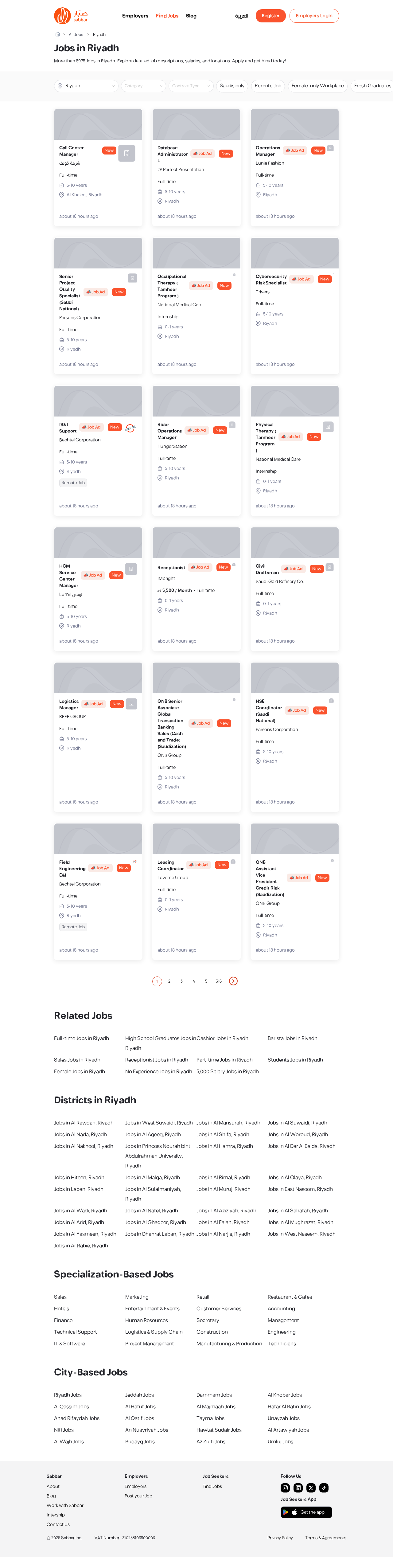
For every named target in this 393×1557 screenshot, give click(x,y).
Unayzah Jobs (284, 1418)
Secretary (207, 1320)
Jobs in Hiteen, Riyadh (79, 1178)
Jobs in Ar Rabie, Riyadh (81, 1246)
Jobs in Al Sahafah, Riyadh (298, 1211)
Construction (212, 1332)
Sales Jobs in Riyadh (77, 1060)
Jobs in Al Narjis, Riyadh (223, 1234)
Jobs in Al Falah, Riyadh (223, 1222)
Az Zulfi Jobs (210, 1442)
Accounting (281, 1309)
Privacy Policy (280, 1538)
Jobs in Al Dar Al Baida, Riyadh (302, 1146)
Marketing (137, 1297)
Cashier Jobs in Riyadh (222, 1039)
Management (283, 1320)
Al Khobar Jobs (285, 1395)
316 (219, 981)
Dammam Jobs (214, 1395)
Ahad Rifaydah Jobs (76, 1418)
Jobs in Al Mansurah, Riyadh (228, 1123)
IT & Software (69, 1344)
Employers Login (314, 15)
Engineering (282, 1332)
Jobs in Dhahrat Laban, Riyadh (159, 1234)
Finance (63, 1320)
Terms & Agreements (325, 1538)
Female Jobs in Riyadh (79, 1072)
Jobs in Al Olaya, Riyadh (295, 1178)
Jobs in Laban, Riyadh (78, 1189)
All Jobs (76, 35)
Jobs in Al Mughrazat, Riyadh (300, 1222)
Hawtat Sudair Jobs (219, 1430)
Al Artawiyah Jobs (288, 1430)
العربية (241, 16)
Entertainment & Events (152, 1309)
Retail (202, 1297)
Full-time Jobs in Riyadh (81, 1039)
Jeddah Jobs (139, 1395)
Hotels (61, 1309)
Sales (60, 1297)
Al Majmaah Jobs (215, 1407)
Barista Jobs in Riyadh (292, 1039)
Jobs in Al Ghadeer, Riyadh (155, 1222)
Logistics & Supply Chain (154, 1332)
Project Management (149, 1344)
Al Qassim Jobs (71, 1407)
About (53, 1486)
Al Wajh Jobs (69, 1442)
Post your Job (138, 1496)
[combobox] (148, 86)
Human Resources (146, 1320)
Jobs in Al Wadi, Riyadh (80, 1211)
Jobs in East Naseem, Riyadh (300, 1189)
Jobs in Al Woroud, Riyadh (298, 1135)
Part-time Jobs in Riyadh (224, 1060)
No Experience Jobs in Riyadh (158, 1072)
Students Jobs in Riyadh (295, 1060)
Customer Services (218, 1309)
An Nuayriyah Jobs (146, 1430)
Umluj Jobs (280, 1442)
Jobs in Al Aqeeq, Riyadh (153, 1135)
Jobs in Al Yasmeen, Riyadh (85, 1234)
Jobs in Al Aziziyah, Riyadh (226, 1211)
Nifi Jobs (64, 1430)
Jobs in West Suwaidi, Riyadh (159, 1123)
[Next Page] (234, 981)
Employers (135, 16)
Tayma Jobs (210, 1418)
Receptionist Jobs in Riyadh (156, 1060)
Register (271, 15)
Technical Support (75, 1332)
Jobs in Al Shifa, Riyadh (222, 1135)
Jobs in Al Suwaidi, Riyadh (297, 1123)
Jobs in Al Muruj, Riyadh (223, 1189)
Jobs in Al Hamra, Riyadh (224, 1146)
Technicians (282, 1344)
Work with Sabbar (65, 1505)
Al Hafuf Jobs (140, 1407)
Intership (56, 1515)
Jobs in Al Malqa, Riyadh (152, 1178)
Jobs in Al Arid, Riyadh (79, 1222)
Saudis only (232, 86)
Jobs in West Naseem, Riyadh (302, 1234)
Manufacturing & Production (229, 1344)
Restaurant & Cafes (290, 1297)
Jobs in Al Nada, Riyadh (80, 1135)
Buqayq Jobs (140, 1442)
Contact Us (58, 1524)
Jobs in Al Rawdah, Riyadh (84, 1123)
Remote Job (268, 86)
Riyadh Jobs (68, 1395)
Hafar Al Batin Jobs (289, 1407)
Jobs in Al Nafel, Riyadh (151, 1211)
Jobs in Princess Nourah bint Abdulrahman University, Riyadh (157, 1156)
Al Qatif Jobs (139, 1418)
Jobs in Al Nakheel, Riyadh (83, 1146)
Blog (191, 16)
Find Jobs (167, 16)
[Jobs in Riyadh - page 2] (234, 981)
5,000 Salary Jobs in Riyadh (227, 1072)
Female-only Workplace (318, 86)
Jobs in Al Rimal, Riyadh (223, 1178)
